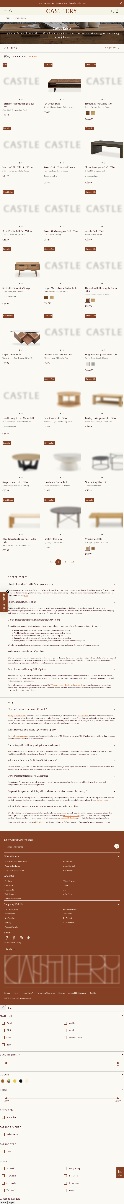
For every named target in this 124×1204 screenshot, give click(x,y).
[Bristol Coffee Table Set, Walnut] (20, 208)
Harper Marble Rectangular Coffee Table (101, 289)
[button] (117, 11)
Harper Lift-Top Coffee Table (99, 103)
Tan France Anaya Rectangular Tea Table (18, 105)
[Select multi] (8, 1081)
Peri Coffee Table (52, 103)
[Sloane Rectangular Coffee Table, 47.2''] (103, 144)
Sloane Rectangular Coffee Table (100, 167)
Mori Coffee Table (93, 539)
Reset (3, 1202)
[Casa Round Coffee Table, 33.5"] (62, 395)
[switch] (6, 56)
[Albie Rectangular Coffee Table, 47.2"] (20, 516)
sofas (26, 595)
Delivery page (102, 800)
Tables (8, 18)
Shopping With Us (13, 904)
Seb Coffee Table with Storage (16, 288)
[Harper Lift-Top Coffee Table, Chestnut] (103, 81)
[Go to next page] (73, 562)
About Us (9, 875)
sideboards (78, 685)
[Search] (11, 11)
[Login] (112, 11)
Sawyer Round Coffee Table (15, 482)
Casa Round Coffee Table (55, 418)
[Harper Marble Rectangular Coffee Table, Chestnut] (103, 265)
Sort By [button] (110, 48)
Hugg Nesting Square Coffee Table (101, 354)
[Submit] (116, 846)
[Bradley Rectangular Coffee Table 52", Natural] (103, 395)
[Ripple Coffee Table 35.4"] (62, 516)
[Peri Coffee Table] (62, 81)
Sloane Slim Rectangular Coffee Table (61, 231)
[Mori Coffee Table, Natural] (103, 516)
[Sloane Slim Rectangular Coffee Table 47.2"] (62, 208)
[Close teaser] (7, 591)
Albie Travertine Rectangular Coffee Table (19, 540)
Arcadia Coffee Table (95, 231)
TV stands (54, 685)
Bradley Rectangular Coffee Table (100, 418)
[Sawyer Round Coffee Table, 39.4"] (20, 459)
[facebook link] (6, 937)
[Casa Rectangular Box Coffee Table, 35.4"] (20, 395)
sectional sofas (64, 685)
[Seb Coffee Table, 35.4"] (20, 265)
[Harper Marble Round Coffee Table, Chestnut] (62, 265)
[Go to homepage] (61, 11)
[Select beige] (26, 1081)
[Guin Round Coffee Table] (62, 459)
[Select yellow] (14, 1081)
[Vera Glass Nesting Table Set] (103, 459)
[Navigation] (5, 11)
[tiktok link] (28, 937)
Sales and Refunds (68, 818)
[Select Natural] (93, 113)
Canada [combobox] (9, 949)
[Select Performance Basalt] (93, 364)
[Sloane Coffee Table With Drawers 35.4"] (62, 144)
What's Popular (11, 856)
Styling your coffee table (17, 716)
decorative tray (83, 716)
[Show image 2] (22, 98)
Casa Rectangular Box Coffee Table (18, 418)
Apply (11, 1202)
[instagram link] (21, 937)
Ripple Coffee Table (53, 539)
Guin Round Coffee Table (56, 482)
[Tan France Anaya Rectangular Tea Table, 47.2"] (20, 81)
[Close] (3, 1007)
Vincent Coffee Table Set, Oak (58, 354)
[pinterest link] (13, 937)
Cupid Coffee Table (11, 354)
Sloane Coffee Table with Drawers (59, 167)
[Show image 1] (19, 98)
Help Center (40, 822)
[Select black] (20, 1081)
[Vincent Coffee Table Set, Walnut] (20, 144)
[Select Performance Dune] (87, 364)
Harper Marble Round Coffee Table (60, 288)
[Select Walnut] (93, 548)
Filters (12, 48)
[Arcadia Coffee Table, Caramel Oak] (103, 208)
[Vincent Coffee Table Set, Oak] (62, 332)
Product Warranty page (71, 815)
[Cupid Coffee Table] (20, 332)
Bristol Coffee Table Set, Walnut (17, 231)
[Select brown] (2, 1081)
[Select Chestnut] (87, 113)
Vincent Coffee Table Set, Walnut (17, 167)
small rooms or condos (19, 736)
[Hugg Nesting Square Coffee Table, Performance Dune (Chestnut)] (103, 332)
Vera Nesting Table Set (95, 482)
